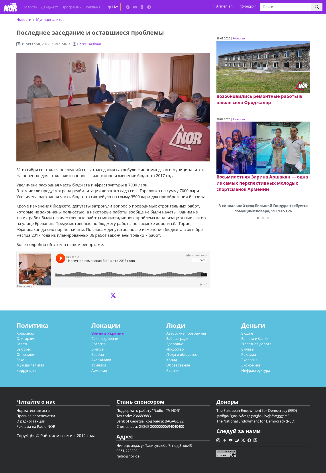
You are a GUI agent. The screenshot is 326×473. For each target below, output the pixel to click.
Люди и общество (181, 354)
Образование (178, 365)
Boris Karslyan (89, 44)
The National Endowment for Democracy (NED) (255, 421)
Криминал (25, 333)
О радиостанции (30, 421)
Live (115, 6)
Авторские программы (186, 333)
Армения (99, 370)
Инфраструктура (255, 370)
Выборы (23, 349)
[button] (257, 218)
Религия (173, 370)
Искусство (175, 349)
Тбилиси (98, 365)
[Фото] (134, 7)
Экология (249, 359)
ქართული (248, 6)
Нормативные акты (33, 410)
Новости (30, 7)
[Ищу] (316, 7)
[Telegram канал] (149, 7)
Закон (21, 359)
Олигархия (25, 338)
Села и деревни (104, 338)
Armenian (224, 6)
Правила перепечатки (35, 415)
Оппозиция (26, 354)
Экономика (251, 365)
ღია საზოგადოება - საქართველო (259, 415)
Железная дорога (256, 343)
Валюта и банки (255, 338)
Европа (97, 354)
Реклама (93, 7)
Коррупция (26, 370)
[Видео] (141, 7)
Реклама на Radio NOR (35, 426)
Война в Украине (107, 333)
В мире (97, 349)
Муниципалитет (50, 19)
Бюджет (248, 333)
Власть (22, 343)
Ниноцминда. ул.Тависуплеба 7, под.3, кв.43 (154, 445)
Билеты (247, 349)
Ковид (171, 359)
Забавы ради (177, 338)
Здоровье (174, 343)
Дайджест (49, 7)
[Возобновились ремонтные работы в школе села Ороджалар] (263, 66)
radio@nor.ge (127, 456)
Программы (71, 7)
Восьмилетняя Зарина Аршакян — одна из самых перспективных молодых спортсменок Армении (262, 183)
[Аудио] (127, 7)
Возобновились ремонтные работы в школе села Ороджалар (259, 99)
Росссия (98, 343)
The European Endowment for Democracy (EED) (256, 410)
